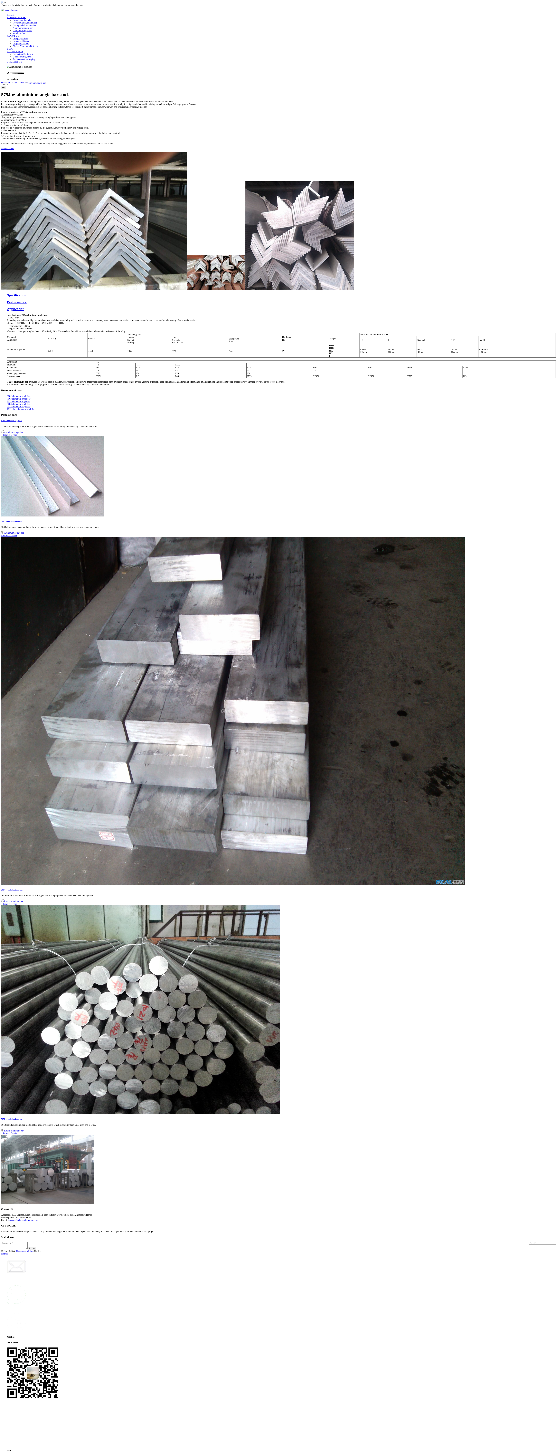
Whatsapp (12, 1309)
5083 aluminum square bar (12, 521)
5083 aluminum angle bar (18, 404)
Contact (11, 1422)
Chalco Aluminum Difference (26, 46)
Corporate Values (21, 43)
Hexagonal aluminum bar (24, 25)
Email (10, 1281)
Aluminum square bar (23, 28)
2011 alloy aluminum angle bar (21, 409)
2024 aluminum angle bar (18, 406)
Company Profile (20, 38)
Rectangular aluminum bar (25, 22)
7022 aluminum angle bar (18, 401)
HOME (10, 15)
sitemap (4, 1253)
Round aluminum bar (22, 20)
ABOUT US (13, 36)
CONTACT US (14, 62)
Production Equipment (23, 54)
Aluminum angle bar (22, 30)
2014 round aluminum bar (12, 890)
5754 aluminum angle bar (11, 421)
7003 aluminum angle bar (18, 399)
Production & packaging (24, 59)
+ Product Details (9, 435)
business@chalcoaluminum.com (23, 1220)
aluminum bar (19, 33)
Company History (21, 41)
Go (3, 87)
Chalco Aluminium (25, 1251)
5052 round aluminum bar (12, 1119)
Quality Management (22, 56)
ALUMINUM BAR (16, 17)
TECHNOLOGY (15, 51)
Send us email (7, 148)
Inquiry (32, 1248)
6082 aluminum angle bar (18, 396)
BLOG (10, 49)
